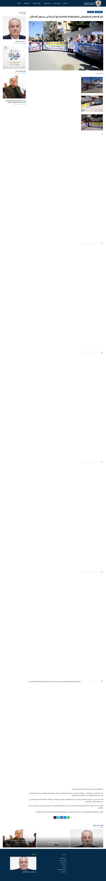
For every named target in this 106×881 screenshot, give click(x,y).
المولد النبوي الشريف (21, 71)
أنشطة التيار (99, 12)
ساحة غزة (90, 12)
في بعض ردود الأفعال (20, 41)
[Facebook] (61, 817)
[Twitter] (58, 817)
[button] (6, 3)
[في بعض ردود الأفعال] (14, 27)
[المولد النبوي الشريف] (14, 57)
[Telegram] (65, 817)
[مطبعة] (55, 817)
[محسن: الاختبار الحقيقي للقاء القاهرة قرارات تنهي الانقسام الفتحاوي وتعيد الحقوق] (14, 87)
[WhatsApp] (68, 817)
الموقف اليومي (23, 43)
